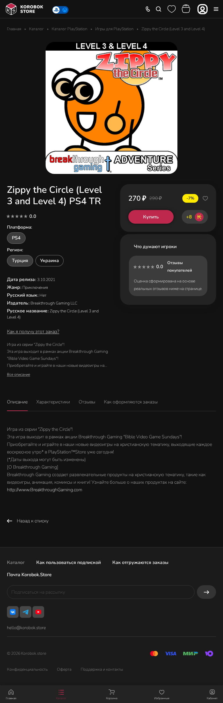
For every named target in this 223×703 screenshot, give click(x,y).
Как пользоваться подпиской (68, 562)
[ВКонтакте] (13, 612)
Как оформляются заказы (131, 402)
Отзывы (87, 402)
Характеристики (53, 402)
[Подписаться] (206, 592)
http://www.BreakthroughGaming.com (44, 490)
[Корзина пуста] (186, 9)
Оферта (64, 669)
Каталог (16, 562)
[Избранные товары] (171, 9)
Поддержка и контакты (102, 669)
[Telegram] (25, 612)
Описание (17, 402)
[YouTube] (38, 612)
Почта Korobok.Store (29, 575)
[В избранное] (205, 198)
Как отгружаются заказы (140, 562)
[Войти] (202, 9)
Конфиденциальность (27, 669)
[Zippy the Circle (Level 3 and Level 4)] (111, 108)
